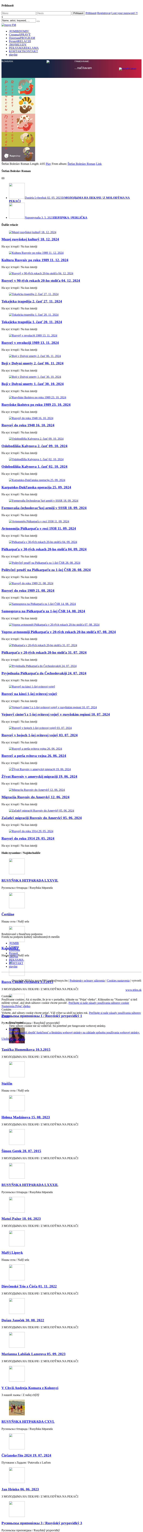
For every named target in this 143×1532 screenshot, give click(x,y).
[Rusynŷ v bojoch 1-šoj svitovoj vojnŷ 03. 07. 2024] (71, 728)
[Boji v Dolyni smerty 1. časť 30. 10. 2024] (71, 377)
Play (48, 163)
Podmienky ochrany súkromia (87, 980)
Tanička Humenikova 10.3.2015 (25, 1049)
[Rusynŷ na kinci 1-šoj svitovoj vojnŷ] (71, 686)
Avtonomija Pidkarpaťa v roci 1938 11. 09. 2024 (38, 528)
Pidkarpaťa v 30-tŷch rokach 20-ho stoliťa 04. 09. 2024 (44, 549)
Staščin (6, 1083)
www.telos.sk (133, 989)
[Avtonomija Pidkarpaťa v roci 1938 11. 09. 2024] (71, 521)
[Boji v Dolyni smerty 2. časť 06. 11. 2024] (71, 356)
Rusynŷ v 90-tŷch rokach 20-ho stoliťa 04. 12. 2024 (40, 281)
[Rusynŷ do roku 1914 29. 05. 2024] (71, 831)
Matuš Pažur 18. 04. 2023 (21, 1219)
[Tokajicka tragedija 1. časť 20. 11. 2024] (71, 314)
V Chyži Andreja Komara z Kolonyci (29, 1388)
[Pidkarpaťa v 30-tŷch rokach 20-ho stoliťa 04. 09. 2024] (71, 542)
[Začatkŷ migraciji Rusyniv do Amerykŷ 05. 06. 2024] (71, 810)
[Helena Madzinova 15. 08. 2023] (71, 1103)
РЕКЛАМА (24, 47)
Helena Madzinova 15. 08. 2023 (25, 1117)
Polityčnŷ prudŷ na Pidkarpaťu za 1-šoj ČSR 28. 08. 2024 (46, 570)
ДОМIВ (19, 31)
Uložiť (5, 1038)
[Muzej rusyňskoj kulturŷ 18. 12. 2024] (71, 232)
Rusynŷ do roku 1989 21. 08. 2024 (27, 590)
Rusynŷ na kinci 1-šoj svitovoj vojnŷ (29, 694)
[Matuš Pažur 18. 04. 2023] (71, 1205)
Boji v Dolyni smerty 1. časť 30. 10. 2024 (32, 384)
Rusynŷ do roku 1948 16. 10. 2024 (27, 425)
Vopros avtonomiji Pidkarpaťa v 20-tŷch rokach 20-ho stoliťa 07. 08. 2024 (58, 632)
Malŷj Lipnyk (12, 1252)
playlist (13, 54)
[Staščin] (71, 1069)
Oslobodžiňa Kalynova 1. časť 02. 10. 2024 (34, 466)
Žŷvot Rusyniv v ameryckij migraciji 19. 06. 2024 (39, 776)
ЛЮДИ (18, 44)
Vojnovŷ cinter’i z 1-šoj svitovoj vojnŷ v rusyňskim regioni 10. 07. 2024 (55, 714)
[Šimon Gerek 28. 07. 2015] (71, 1137)
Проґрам (22, 37)
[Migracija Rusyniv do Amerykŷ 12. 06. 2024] (71, 790)
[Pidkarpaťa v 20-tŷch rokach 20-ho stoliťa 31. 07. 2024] (71, 645)
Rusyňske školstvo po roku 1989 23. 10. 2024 (36, 405)
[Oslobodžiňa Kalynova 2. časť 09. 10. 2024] (71, 438)
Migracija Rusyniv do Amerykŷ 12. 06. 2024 (35, 797)
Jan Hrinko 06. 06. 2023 (20, 1489)
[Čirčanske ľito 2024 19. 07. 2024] (71, 1442)
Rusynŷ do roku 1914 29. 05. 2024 (27, 838)
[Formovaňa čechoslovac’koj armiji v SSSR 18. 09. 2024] (71, 500)
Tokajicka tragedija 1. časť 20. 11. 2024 (31, 322)
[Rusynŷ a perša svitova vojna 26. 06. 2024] (71, 748)
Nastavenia (8, 1006)
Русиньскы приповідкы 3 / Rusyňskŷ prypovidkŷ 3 (41, 1523)
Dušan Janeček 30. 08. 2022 (22, 1320)
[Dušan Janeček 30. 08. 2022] (71, 1306)
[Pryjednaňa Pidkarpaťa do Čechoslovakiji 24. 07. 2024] (71, 666)
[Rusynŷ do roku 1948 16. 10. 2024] (71, 418)
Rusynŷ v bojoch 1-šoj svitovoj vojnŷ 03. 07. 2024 (39, 735)
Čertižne (7, 914)
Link (99, 163)
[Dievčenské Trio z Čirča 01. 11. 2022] (71, 1272)
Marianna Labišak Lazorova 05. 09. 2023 (33, 1354)
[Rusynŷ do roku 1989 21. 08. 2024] (71, 583)
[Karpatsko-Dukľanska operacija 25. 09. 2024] (71, 480)
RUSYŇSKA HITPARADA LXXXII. (29, 1185)
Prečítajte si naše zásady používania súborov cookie (99, 1002)
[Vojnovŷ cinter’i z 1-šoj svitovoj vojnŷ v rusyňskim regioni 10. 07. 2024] (71, 707)
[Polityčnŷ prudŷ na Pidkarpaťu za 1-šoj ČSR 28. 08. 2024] (71, 562)
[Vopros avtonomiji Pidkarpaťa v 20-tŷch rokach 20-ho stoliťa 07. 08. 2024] (71, 624)
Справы (20, 34)
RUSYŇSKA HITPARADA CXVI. (28, 1422)
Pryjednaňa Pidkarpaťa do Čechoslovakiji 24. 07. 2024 (43, 673)
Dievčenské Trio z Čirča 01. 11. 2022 (29, 1286)
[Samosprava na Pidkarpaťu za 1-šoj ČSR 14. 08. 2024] (71, 604)
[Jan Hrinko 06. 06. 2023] (71, 1475)
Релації (20, 41)
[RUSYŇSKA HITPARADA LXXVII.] (71, 867)
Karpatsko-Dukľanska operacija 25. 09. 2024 (36, 487)
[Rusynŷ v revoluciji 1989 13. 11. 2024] (71, 335)
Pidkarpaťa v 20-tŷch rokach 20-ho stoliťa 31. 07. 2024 (44, 652)
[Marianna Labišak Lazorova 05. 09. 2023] (71, 1340)
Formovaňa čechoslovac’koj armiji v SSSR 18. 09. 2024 (44, 508)
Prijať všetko (22, 1006)
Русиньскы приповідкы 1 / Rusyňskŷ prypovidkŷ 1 (41, 1016)
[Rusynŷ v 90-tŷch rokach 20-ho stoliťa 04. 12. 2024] (71, 273)
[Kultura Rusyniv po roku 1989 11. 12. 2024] (71, 253)
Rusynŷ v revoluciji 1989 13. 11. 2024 (30, 343)
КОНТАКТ (23, 51)
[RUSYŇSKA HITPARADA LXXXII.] (71, 1171)
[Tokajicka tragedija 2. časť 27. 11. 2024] (71, 294)
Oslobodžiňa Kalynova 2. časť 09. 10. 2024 (34, 446)
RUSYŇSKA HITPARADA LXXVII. (29, 880)
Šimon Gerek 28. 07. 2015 (21, 1151)
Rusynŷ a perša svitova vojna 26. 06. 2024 (33, 756)
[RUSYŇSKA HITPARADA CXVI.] (71, 1408)
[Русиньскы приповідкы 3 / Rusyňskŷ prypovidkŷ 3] (71, 1509)
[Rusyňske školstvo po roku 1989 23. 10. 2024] (71, 397)
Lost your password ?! (124, 13)
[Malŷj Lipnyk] (71, 1239)
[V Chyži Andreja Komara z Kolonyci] (71, 1374)
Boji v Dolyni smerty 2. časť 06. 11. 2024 (32, 363)
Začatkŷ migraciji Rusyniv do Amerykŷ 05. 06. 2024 (41, 818)
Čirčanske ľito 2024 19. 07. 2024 (26, 1455)
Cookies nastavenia (118, 980)
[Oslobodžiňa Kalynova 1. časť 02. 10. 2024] (71, 459)
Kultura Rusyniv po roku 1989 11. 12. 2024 (34, 260)
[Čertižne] (71, 900)
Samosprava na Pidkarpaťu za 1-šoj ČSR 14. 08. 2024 (43, 611)
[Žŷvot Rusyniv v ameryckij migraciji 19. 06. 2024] (71, 769)
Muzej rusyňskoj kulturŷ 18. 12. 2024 (30, 239)
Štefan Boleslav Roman (81, 163)
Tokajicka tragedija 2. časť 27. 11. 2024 (31, 301)
